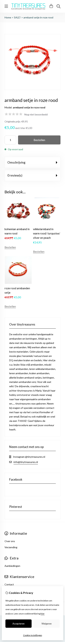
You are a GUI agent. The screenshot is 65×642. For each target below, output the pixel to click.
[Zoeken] (58, 6)
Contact (9, 584)
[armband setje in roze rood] (32, 89)
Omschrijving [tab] (16, 162)
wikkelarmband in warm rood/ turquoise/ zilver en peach (46, 233)
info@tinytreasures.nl (26, 461)
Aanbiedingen (12, 565)
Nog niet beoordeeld (36, 114)
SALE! (17, 17)
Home (8, 17)
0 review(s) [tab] (14, 175)
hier (43, 613)
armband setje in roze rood (38, 17)
